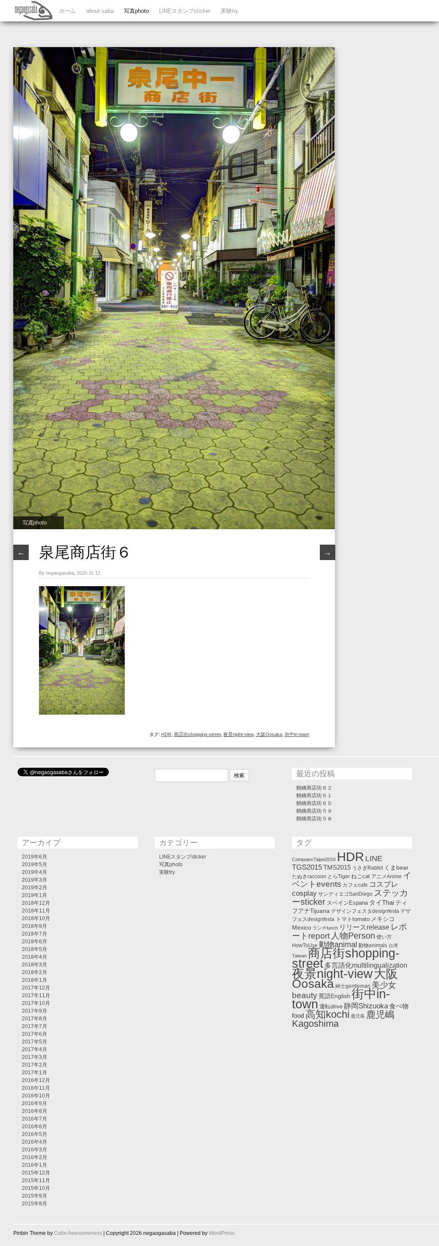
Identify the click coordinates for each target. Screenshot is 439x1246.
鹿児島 (358, 1016)
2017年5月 (34, 1042)
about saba (100, 11)
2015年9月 (34, 1196)
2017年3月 (34, 1057)
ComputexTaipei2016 (314, 859)
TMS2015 (337, 867)
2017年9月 (34, 1011)
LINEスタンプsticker (184, 11)
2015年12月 (36, 1173)
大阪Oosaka (269, 734)
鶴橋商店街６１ (314, 796)
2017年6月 (34, 1034)
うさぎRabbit (367, 868)
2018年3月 (34, 965)
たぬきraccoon (309, 876)
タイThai (381, 902)
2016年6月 (34, 1127)
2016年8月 (34, 1111)
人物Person (353, 935)
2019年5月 (34, 864)
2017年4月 (34, 1049)
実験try (229, 11)
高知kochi (327, 1014)
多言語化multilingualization (366, 965)
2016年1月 (34, 1165)
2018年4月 (34, 957)
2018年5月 (34, 949)
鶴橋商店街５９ (314, 811)
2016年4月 (34, 1142)
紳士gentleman (352, 986)
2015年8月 (34, 1204)
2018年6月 (34, 942)
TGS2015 (307, 867)
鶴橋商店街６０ (314, 803)
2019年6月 (34, 857)
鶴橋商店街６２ (314, 788)
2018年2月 (34, 972)
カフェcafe (355, 885)
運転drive (331, 1006)
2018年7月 (34, 934)
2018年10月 (36, 918)
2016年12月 (36, 1080)
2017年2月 (34, 1065)
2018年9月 (34, 926)
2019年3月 (34, 880)
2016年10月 (36, 1096)
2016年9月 (34, 1103)
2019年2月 (34, 888)
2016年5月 (34, 1134)
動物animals (372, 945)
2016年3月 (34, 1150)
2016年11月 (36, 1088)
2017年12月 (36, 988)
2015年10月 (36, 1188)
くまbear (396, 867)
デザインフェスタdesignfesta (365, 911)
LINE (373, 858)
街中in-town (297, 734)
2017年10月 (36, 1003)
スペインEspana (347, 903)
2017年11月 (36, 996)
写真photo (136, 11)
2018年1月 (34, 980)
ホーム (67, 11)
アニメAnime (386, 876)
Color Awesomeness (78, 1233)
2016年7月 (34, 1119)
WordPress (222, 1233)
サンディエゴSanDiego (345, 894)
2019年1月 (34, 895)
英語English (334, 996)
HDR (166, 734)
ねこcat (360, 876)
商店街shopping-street (197, 734)
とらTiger (339, 876)
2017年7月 (34, 1026)
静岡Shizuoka (366, 1006)
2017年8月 (34, 1019)
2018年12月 (36, 903)
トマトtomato (353, 919)
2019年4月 (34, 872)
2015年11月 (36, 1180)
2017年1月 (34, 1073)
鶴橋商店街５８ (314, 819)
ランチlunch (325, 927)
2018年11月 (36, 911)
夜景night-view (238, 734)
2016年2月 (34, 1157)
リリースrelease (364, 927)
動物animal (338, 944)
